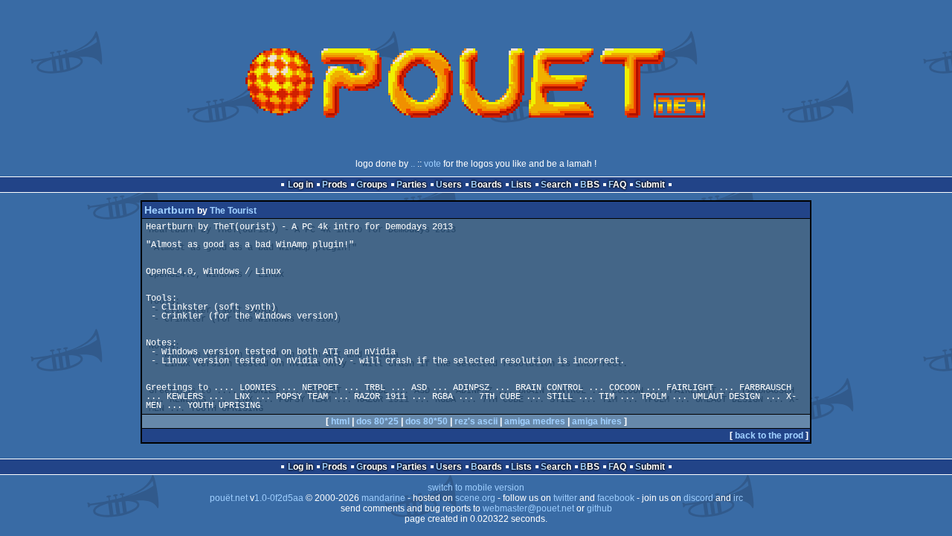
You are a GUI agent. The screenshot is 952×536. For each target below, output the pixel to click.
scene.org (475, 498)
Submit (650, 184)
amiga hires (597, 421)
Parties (411, 184)
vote (432, 164)
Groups (371, 184)
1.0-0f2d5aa (278, 498)
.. (413, 164)
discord (698, 498)
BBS (589, 184)
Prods (334, 184)
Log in (300, 184)
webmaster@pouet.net (528, 508)
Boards (486, 184)
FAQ (617, 184)
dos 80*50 (426, 421)
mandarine (383, 498)
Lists (521, 184)
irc (738, 498)
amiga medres (534, 421)
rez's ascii (476, 421)
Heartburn (169, 210)
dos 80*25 (377, 421)
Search (556, 184)
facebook (615, 498)
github (599, 508)
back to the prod (769, 435)
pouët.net (229, 498)
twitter (565, 498)
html (340, 421)
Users (449, 184)
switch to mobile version (476, 487)
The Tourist (233, 210)
